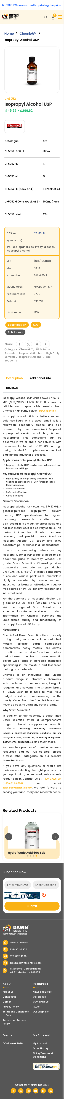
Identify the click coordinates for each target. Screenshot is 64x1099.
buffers (57, 733)
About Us (8, 991)
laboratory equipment (48, 737)
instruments (10, 741)
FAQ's (36, 1006)
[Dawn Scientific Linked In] (50, 1090)
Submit (32, 906)
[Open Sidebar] (60, 17)
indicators (28, 737)
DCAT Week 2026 (13, 1043)
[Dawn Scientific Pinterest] (43, 1090)
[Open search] (46, 17)
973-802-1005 (18, 956)
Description (14, 378)
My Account (40, 1043)
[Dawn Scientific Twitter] (20, 1090)
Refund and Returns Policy (14, 1022)
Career (7, 1001)
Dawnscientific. (47, 410)
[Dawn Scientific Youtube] (35, 1090)
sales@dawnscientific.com (17, 787)
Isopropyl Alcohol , (31, 353)
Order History (41, 1048)
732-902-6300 (18, 949)
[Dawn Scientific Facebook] (13, 1090)
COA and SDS (41, 1001)
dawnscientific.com (13, 760)
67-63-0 (39, 233)
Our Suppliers (41, 1011)
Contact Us (9, 996)
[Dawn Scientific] (11, 19)
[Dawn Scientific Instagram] (28, 1090)
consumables (25, 741)
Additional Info (40, 378)
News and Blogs (42, 991)
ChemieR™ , (26, 349)
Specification (17, 325)
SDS (35, 325)
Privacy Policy (11, 1006)
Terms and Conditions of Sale (16, 1013)
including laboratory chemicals (40, 728)
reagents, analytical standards (20, 733)
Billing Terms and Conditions (43, 1055)
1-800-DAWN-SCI (20, 942)
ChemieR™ (28, 33)
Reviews (12, 388)
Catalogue (39, 996)
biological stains (12, 737)
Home (9, 33)
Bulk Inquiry (15, 332)
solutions (45, 733)
